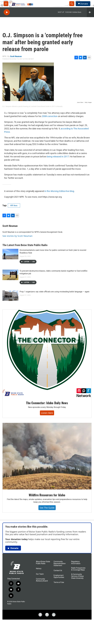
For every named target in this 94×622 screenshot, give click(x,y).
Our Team (40, 574)
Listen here (47, 412)
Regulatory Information (75, 562)
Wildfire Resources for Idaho (47, 495)
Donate (84, 3)
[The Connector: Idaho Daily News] (47, 353)
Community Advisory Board (42, 580)
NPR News (14, 205)
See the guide (47, 507)
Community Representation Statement (60, 563)
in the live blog (59, 191)
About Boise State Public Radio (43, 562)
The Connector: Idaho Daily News (47, 402)
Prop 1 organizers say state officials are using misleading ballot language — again (54, 291)
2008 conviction (49, 116)
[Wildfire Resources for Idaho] (47, 456)
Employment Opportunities (59, 576)
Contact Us (58, 570)
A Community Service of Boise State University (77, 576)
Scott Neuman (16, 56)
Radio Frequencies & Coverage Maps (78, 569)
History (38, 568)
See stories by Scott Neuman (17, 235)
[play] (7, 12)
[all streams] (90, 12)
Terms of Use (59, 582)
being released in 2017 (58, 156)
